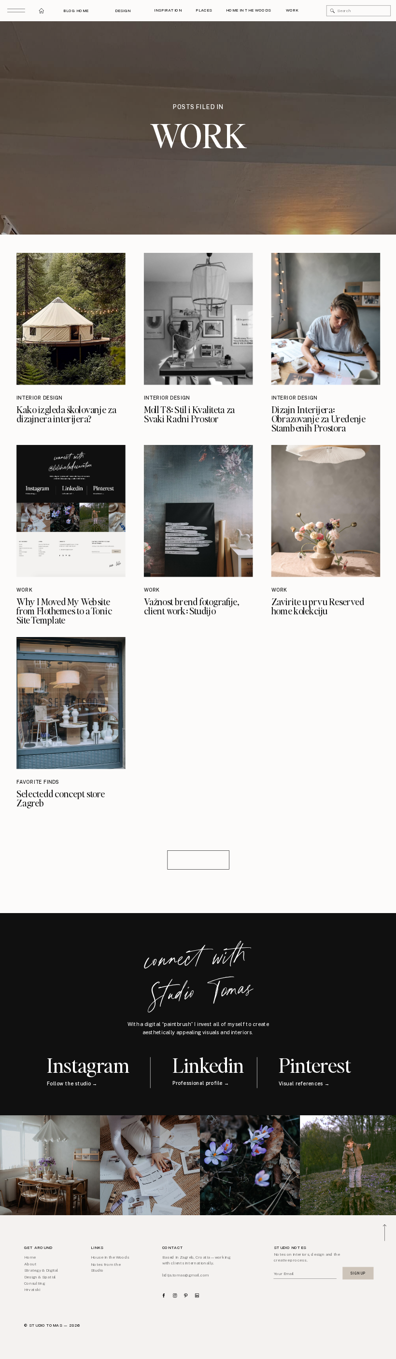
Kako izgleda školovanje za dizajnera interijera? (66, 414)
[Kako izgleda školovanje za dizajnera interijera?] (71, 319)
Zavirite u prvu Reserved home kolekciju (318, 606)
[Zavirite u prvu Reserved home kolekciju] (326, 511)
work (24, 590)
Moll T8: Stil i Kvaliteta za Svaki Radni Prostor (189, 414)
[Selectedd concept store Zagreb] (71, 703)
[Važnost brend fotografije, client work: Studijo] (198, 511)
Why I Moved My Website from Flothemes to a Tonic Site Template (64, 611)
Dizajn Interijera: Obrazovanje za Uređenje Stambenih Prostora (318, 418)
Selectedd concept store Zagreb (60, 798)
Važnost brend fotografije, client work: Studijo (191, 606)
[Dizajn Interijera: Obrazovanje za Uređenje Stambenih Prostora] (326, 319)
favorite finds (37, 782)
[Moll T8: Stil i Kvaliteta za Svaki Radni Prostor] (198, 319)
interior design (39, 398)
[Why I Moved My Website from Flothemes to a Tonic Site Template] (71, 511)
